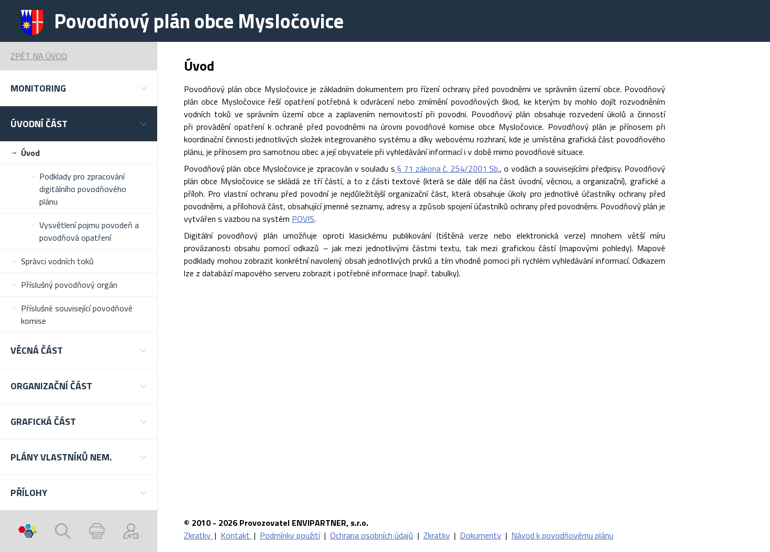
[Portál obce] (27, 531)
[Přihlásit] (131, 531)
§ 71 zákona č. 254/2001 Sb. (447, 168)
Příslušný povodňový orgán (69, 284)
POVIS (303, 218)
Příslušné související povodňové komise (77, 314)
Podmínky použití (290, 535)
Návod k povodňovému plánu (562, 535)
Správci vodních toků (57, 261)
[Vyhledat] (63, 531)
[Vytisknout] (97, 531)
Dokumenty (480, 535)
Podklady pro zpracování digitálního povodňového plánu (82, 189)
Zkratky (198, 535)
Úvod (30, 153)
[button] (78, 88)
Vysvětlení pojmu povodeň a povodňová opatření (89, 231)
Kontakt (236, 535)
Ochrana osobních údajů (371, 535)
